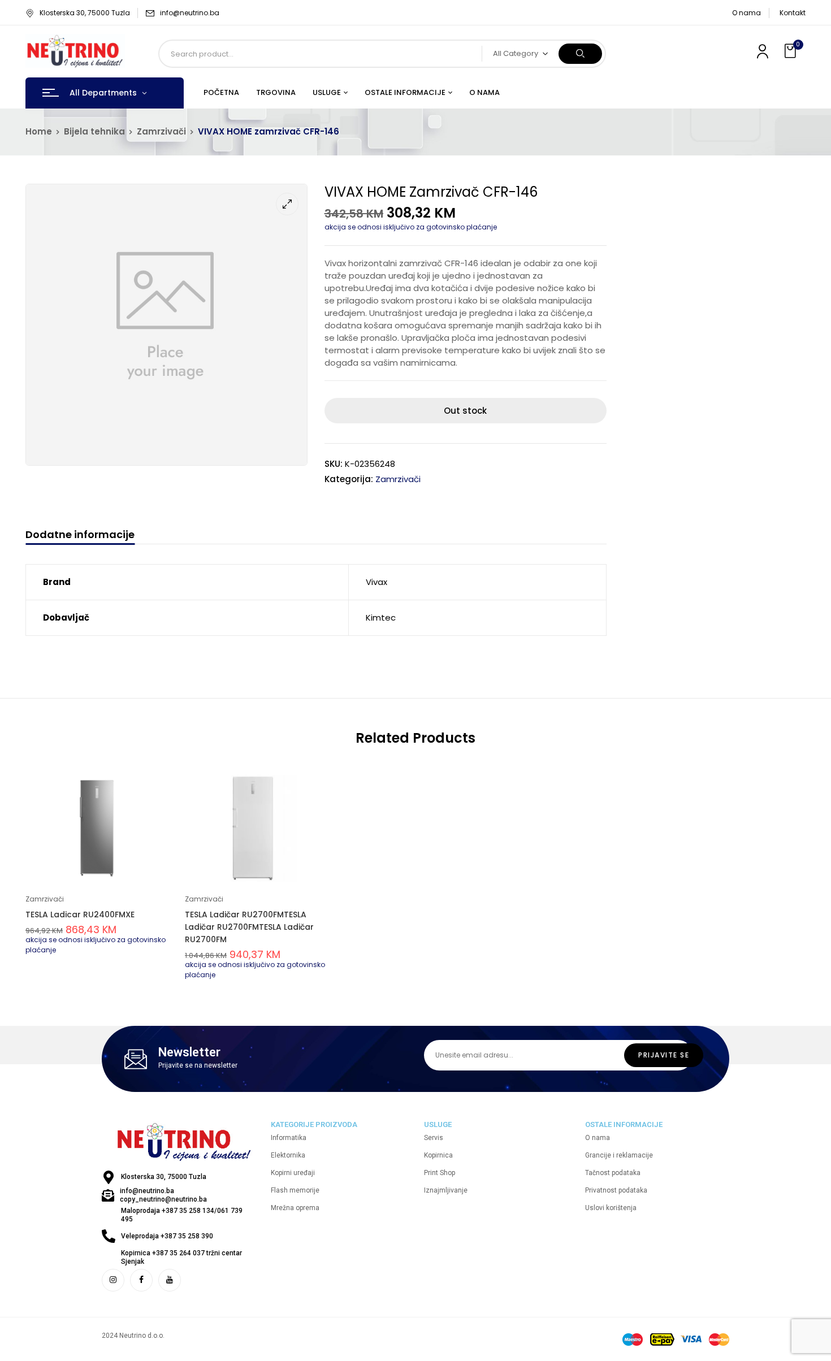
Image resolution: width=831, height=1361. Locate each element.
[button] (791, 51)
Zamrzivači (161, 131)
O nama (746, 13)
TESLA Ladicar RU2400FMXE (80, 914)
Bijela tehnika (94, 131)
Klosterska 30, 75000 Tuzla (85, 13)
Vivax (376, 582)
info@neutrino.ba (189, 13)
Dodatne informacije (80, 534)
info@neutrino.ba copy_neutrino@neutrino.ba (163, 1195)
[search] (580, 54)
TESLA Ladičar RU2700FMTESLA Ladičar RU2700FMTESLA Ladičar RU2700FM (249, 927)
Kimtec (381, 617)
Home (38, 131)
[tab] (80, 536)
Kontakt (793, 13)
